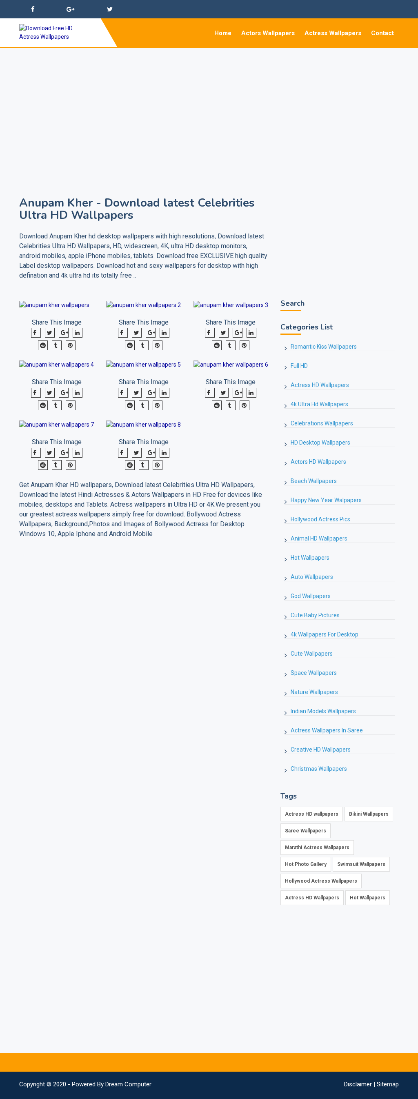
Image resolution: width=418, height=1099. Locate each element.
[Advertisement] (209, 105)
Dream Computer (128, 1084)
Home (222, 33)
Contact (382, 33)
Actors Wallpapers (268, 33)
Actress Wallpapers (333, 33)
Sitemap (388, 1084)
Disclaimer (358, 1084)
